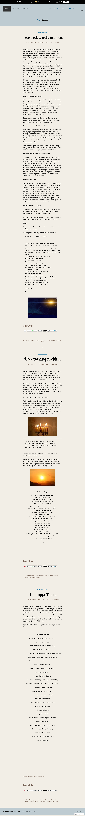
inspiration (34, 800)
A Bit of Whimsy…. (71, 8)
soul (47, 342)
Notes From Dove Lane (13, 811)
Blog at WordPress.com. (28, 811)
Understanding (32, 577)
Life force (52, 800)
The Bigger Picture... (42, 589)
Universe (54, 342)
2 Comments (55, 364)
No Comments (55, 42)
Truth (26, 577)
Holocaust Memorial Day (41, 575)
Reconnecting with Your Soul (42, 37)
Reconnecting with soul (35, 342)
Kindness (34, 340)
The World (55, 575)
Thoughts (41, 801)
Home (49, 8)
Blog (63, 8)
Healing (27, 575)
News (41, 340)
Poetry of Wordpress (52, 340)
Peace (51, 575)
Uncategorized (42, 32)
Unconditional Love (49, 801)
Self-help (43, 342)
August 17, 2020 (44, 599)
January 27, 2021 (44, 364)
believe (26, 800)
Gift (65, 2)
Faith (30, 340)
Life (38, 800)
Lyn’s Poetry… (56, 8)
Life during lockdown (45, 800)
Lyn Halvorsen (32, 42)
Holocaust (31, 575)
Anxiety (27, 340)
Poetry (44, 340)
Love (38, 340)
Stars (50, 342)
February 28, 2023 (44, 42)
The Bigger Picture (42, 594)
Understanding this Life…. (42, 359)
